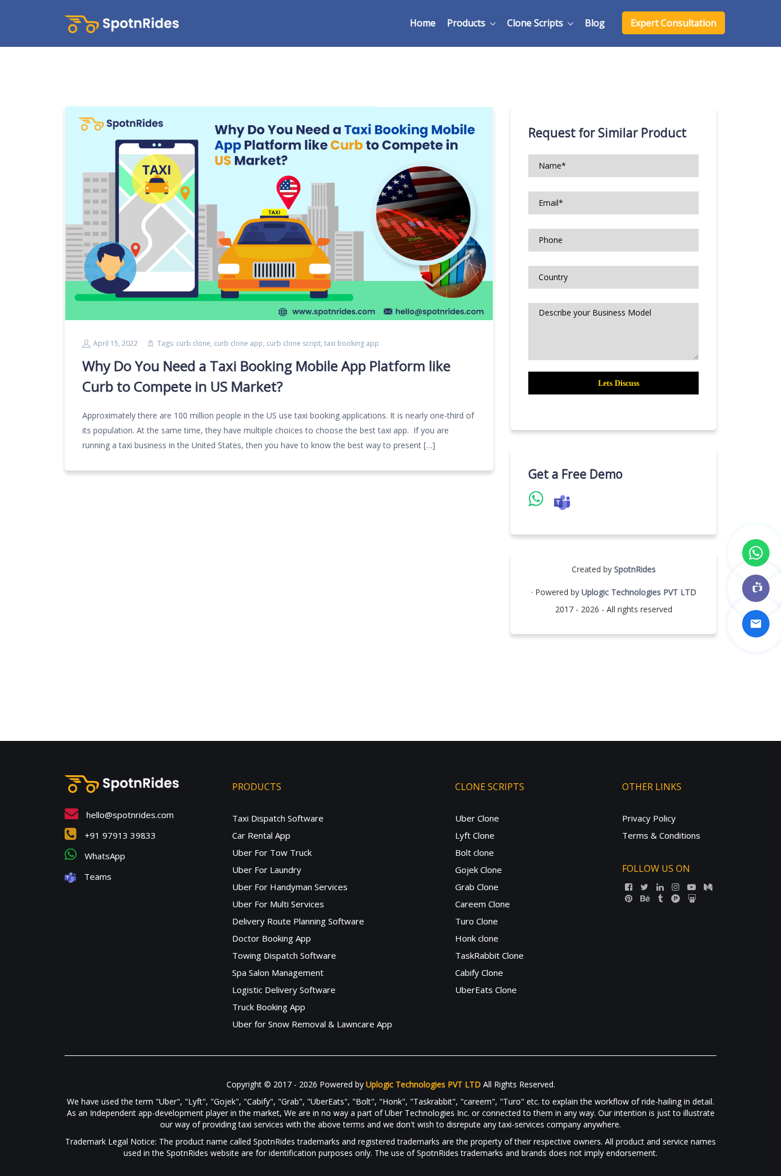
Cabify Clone (479, 972)
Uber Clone (477, 818)
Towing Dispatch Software (284, 955)
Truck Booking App (268, 1006)
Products (466, 23)
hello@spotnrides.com (129, 814)
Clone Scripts (535, 23)
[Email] (756, 623)
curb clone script (293, 343)
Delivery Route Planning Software (298, 921)
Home (423, 23)
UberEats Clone (486, 989)
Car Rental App (261, 835)
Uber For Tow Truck (272, 852)
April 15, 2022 (115, 343)
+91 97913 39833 (119, 835)
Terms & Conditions (661, 835)
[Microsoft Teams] (756, 588)
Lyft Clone (475, 835)
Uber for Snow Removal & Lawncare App (312, 1024)
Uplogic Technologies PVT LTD (638, 592)
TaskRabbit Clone (489, 955)
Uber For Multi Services (278, 904)
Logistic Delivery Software (284, 989)
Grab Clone (477, 886)
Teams (96, 876)
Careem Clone (482, 904)
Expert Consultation (673, 23)
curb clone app (238, 343)
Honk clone (477, 938)
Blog (595, 23)
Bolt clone (474, 852)
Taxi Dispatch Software (278, 818)
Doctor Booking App (271, 938)
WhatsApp (103, 856)
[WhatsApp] (756, 553)
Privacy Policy (649, 818)
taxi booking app (351, 343)
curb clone (193, 343)
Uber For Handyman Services (290, 886)
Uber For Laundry (266, 869)
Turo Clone (476, 921)
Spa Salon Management (278, 972)
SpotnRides (635, 569)
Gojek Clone (478, 869)
